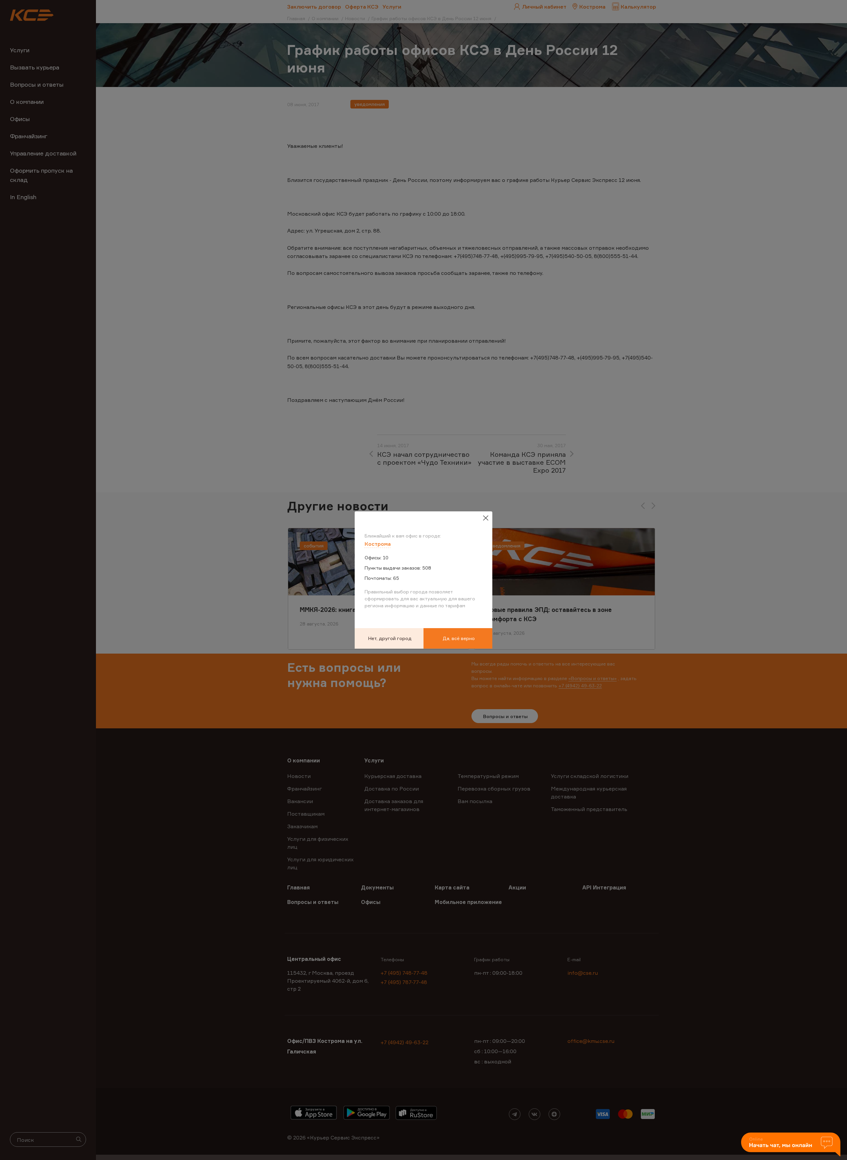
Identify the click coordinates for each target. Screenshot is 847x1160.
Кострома (378, 543)
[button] (790, 1145)
